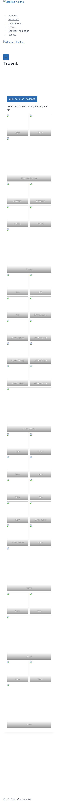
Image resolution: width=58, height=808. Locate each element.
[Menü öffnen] (6, 57)
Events (12, 34)
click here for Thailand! (22, 99)
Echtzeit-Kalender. (18, 30)
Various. (13, 15)
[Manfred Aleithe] (29, 7)
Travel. (12, 27)
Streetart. (13, 19)
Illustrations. (15, 23)
